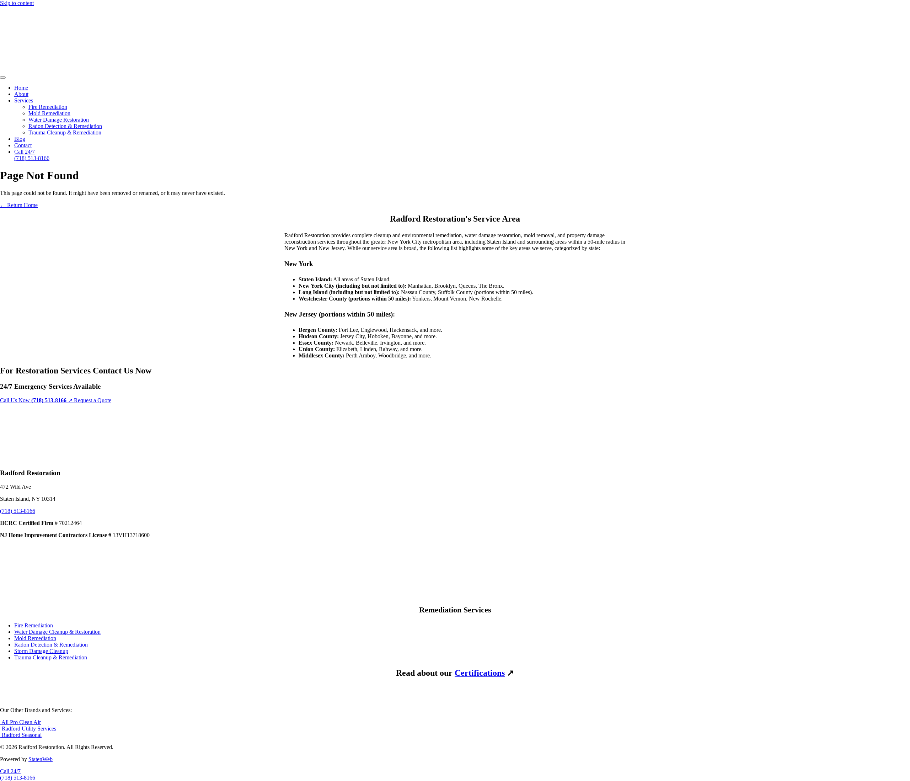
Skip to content (17, 3)
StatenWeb (40, 759)
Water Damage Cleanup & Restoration (57, 632)
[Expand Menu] (3, 77)
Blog (19, 139)
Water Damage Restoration (58, 120)
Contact (23, 145)
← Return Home (19, 205)
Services (23, 100)
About (21, 94)
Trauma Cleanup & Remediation (64, 132)
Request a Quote (92, 400)
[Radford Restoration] (131, 69)
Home (21, 88)
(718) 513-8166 (17, 511)
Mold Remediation (49, 113)
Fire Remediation (47, 107)
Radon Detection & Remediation (65, 126)
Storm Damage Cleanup (41, 651)
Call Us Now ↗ (37, 400)
